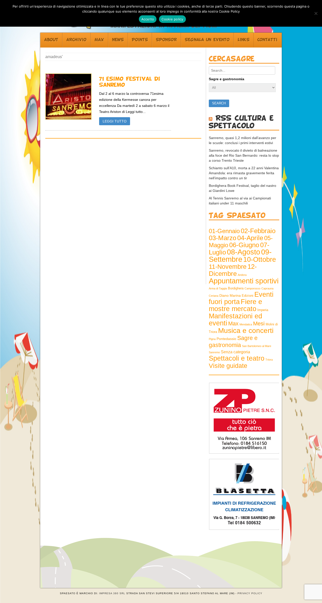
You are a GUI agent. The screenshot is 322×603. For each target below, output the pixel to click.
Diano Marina (230, 295)
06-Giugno (244, 245)
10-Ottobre (259, 259)
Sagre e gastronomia (226, 79)
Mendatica (245, 324)
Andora (242, 274)
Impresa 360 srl (112, 593)
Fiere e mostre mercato (235, 305)
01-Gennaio (224, 231)
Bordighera (236, 288)
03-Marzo (222, 238)
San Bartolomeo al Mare (256, 346)
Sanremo (214, 352)
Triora (269, 359)
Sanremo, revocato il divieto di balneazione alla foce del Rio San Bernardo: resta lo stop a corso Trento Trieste (244, 155)
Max (99, 40)
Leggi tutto (115, 121)
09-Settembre (240, 255)
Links (244, 40)
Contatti (267, 40)
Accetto (147, 19)
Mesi (259, 323)
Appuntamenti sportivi (243, 281)
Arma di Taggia (218, 288)
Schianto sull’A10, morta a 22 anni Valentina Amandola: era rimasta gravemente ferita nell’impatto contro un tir (244, 173)
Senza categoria (235, 352)
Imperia (262, 310)
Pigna (212, 338)
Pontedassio (226, 339)
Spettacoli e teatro (236, 358)
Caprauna (267, 288)
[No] (315, 13)
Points (140, 40)
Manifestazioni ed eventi (235, 319)
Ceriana (213, 295)
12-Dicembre (233, 270)
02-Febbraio (258, 231)
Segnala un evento (207, 40)
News (118, 40)
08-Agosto (243, 252)
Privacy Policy (249, 593)
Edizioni (247, 295)
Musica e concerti (245, 330)
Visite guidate (228, 365)
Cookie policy (172, 19)
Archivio (76, 40)
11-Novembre (228, 266)
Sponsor (166, 40)
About (51, 40)
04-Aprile (250, 238)
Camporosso (252, 288)
